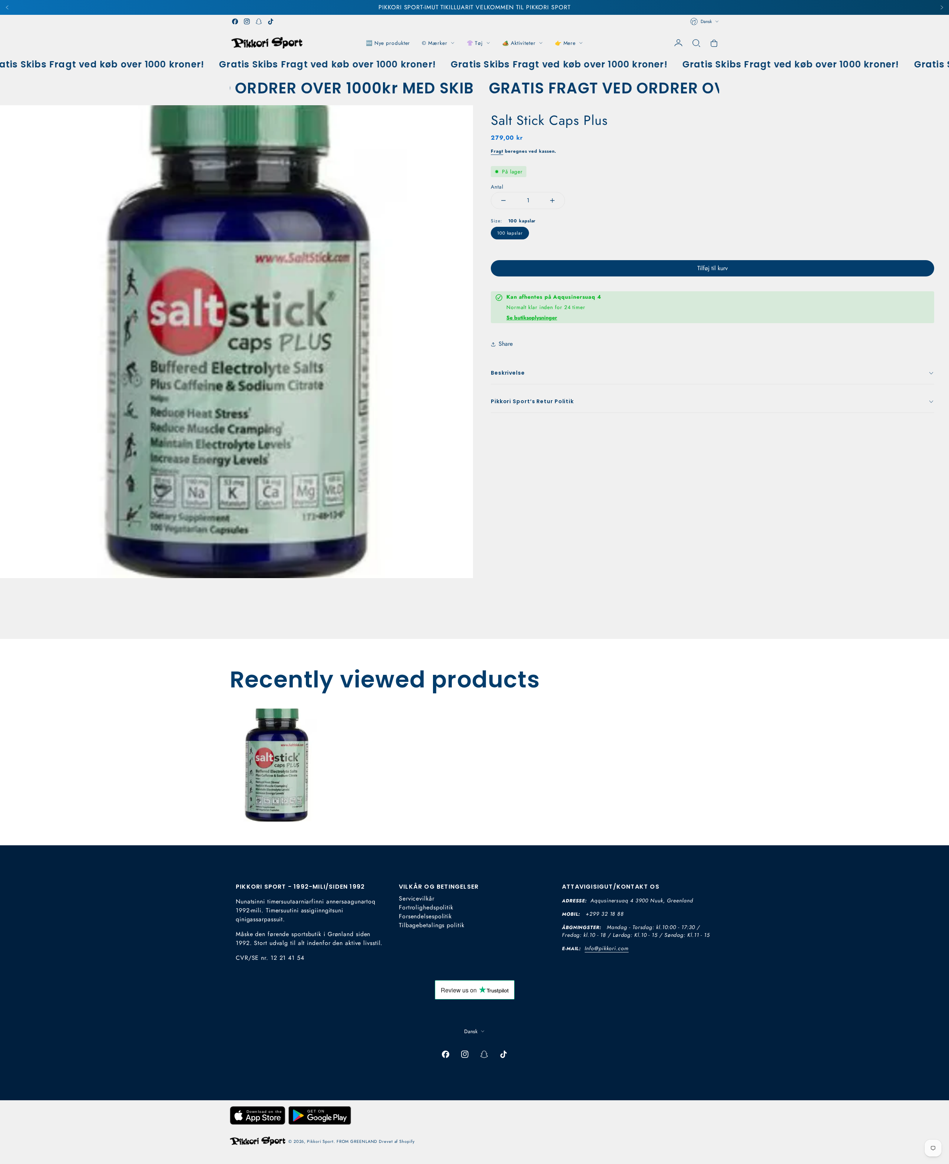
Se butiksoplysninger (531, 317)
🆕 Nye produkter (388, 43)
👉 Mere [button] (565, 43)
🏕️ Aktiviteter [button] (519, 43)
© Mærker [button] (434, 43)
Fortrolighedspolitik (426, 907)
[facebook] (235, 21)
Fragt (497, 151)
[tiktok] (270, 21)
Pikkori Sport (320, 1141)
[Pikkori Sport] (266, 43)
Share (506, 343)
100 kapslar (510, 233)
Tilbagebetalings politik (431, 925)
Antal (497, 186)
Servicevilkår (416, 898)
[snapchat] (258, 21)
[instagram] (246, 21)
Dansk (706, 21)
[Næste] (941, 7)
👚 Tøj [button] (475, 43)
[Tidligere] (7, 7)
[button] (696, 43)
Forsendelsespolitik (425, 916)
